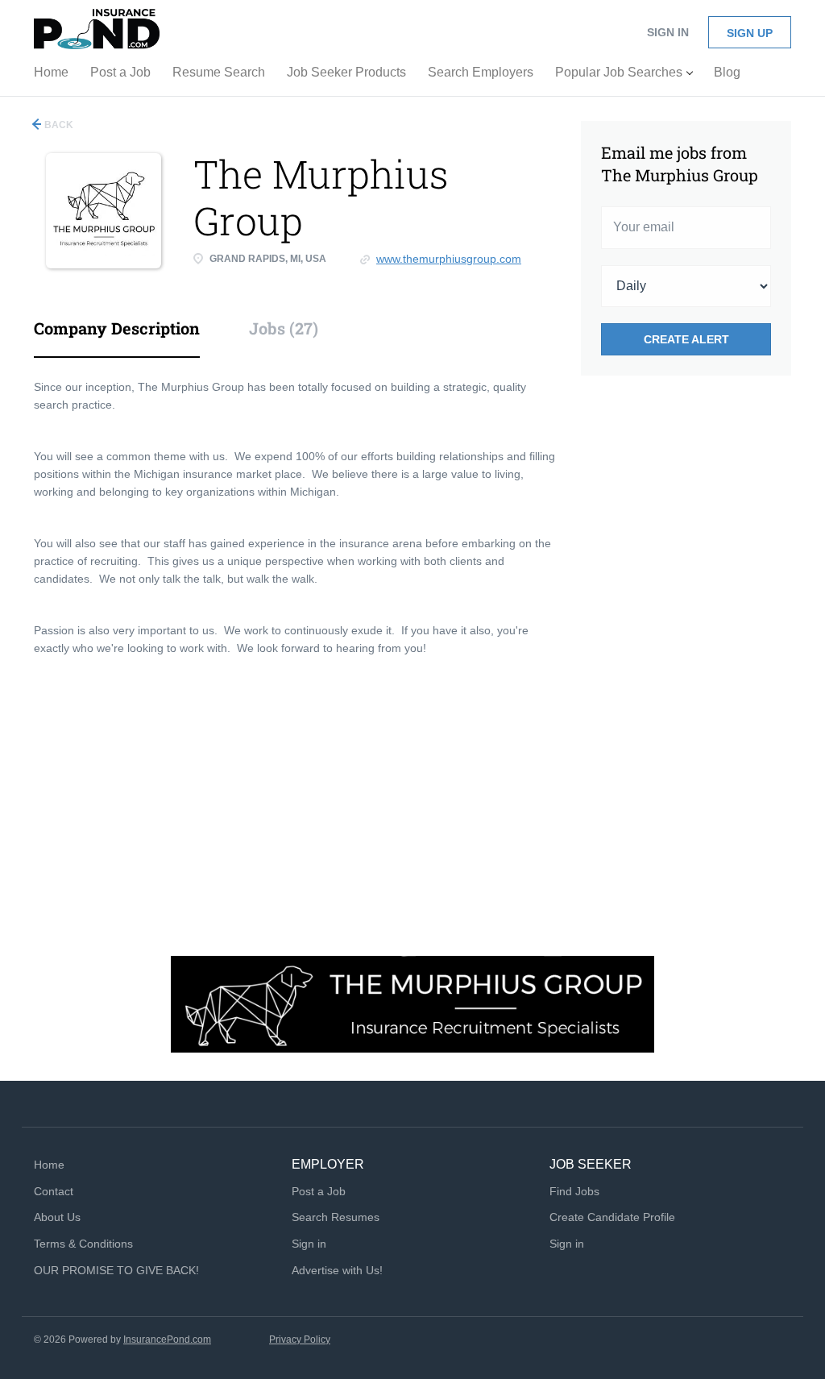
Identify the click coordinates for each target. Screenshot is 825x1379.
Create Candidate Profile (612, 1217)
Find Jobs (574, 1191)
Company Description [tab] (117, 328)
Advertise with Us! (337, 1270)
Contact (53, 1191)
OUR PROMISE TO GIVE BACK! (116, 1270)
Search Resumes (335, 1217)
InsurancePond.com (167, 1339)
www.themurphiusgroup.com (448, 258)
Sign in (668, 32)
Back (57, 125)
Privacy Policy (299, 1339)
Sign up (750, 33)
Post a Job (319, 1191)
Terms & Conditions (83, 1243)
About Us (57, 1217)
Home (49, 1164)
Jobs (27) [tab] (283, 328)
